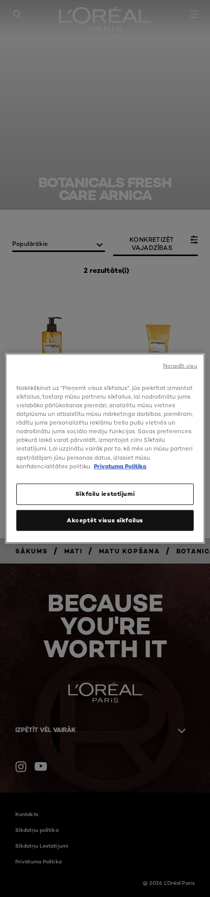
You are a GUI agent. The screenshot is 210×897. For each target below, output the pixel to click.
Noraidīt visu (180, 365)
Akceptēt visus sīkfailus (105, 519)
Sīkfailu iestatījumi (105, 493)
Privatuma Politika (120, 465)
